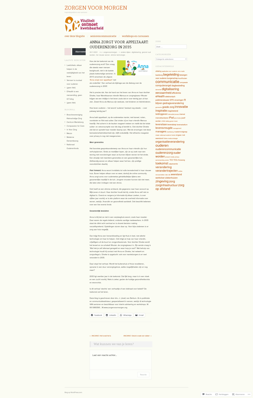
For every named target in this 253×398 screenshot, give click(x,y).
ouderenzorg (164, 152)
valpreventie (173, 163)
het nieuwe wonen (103, 55)
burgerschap (172, 78)
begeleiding (171, 74)
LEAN (163, 121)
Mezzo (69, 133)
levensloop (171, 124)
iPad (171, 117)
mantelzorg (170, 132)
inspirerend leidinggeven (166, 112)
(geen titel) (71, 87)
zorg (172, 181)
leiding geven (170, 121)
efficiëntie (176, 92)
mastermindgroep (180, 131)
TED (171, 160)
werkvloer (160, 177)
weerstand (176, 174)
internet (182, 114)
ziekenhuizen (171, 177)
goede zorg (168, 106)
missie (157, 135)
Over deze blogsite (75, 36)
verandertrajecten (166, 170)
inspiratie (161, 110)
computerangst (163, 85)
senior (167, 160)
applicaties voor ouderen (169, 71)
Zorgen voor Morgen (96, 8)
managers (160, 131)
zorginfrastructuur (166, 185)
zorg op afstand (169, 187)
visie (166, 175)
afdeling (158, 71)
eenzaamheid (163, 92)
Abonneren (80, 51)
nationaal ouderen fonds (167, 135)
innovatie (181, 106)
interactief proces (173, 114)
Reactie (143, 374)
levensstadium (182, 124)
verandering (163, 167)
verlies (180, 171)
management (177, 128)
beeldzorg (159, 75)
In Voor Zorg (72, 129)
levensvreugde (163, 128)
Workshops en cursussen (135, 36)
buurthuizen (182, 78)
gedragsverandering (173, 103)
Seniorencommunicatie (103, 36)
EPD (172, 99)
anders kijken (126, 52)
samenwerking (160, 160)
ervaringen (178, 99)
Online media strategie (171, 138)
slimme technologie (118, 55)
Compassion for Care (75, 126)
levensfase (161, 124)
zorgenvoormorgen (110, 52)
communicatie (167, 81)
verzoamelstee (160, 175)
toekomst (161, 163)
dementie (158, 90)
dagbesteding (178, 85)
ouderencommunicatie (168, 149)
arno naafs (181, 71)
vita (169, 175)
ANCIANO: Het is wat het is (100, 336)
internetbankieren (161, 118)
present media (169, 157)
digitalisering (136, 52)
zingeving (162, 181)
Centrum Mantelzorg (75, 122)
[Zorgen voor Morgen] (84, 25)
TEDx (175, 160)
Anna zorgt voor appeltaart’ (101, 80)
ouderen (162, 145)
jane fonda (177, 118)
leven (176, 121)
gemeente (158, 107)
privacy (177, 157)
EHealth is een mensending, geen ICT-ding (74, 95)
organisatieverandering (169, 141)
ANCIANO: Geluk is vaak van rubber (137, 336)
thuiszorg (181, 160)
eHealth (160, 96)
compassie (184, 82)
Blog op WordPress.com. (73, 392)
